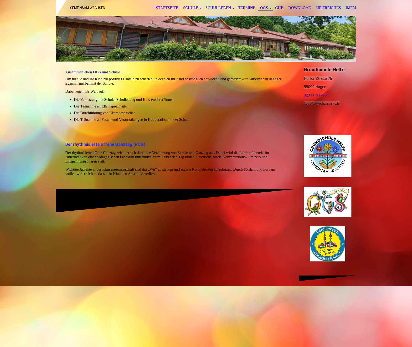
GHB (279, 8)
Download (299, 8)
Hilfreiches (328, 8)
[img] (206, 39)
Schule (190, 8)
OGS (264, 8)
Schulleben (218, 8)
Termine (246, 8)
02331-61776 (315, 95)
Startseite (167, 8)
